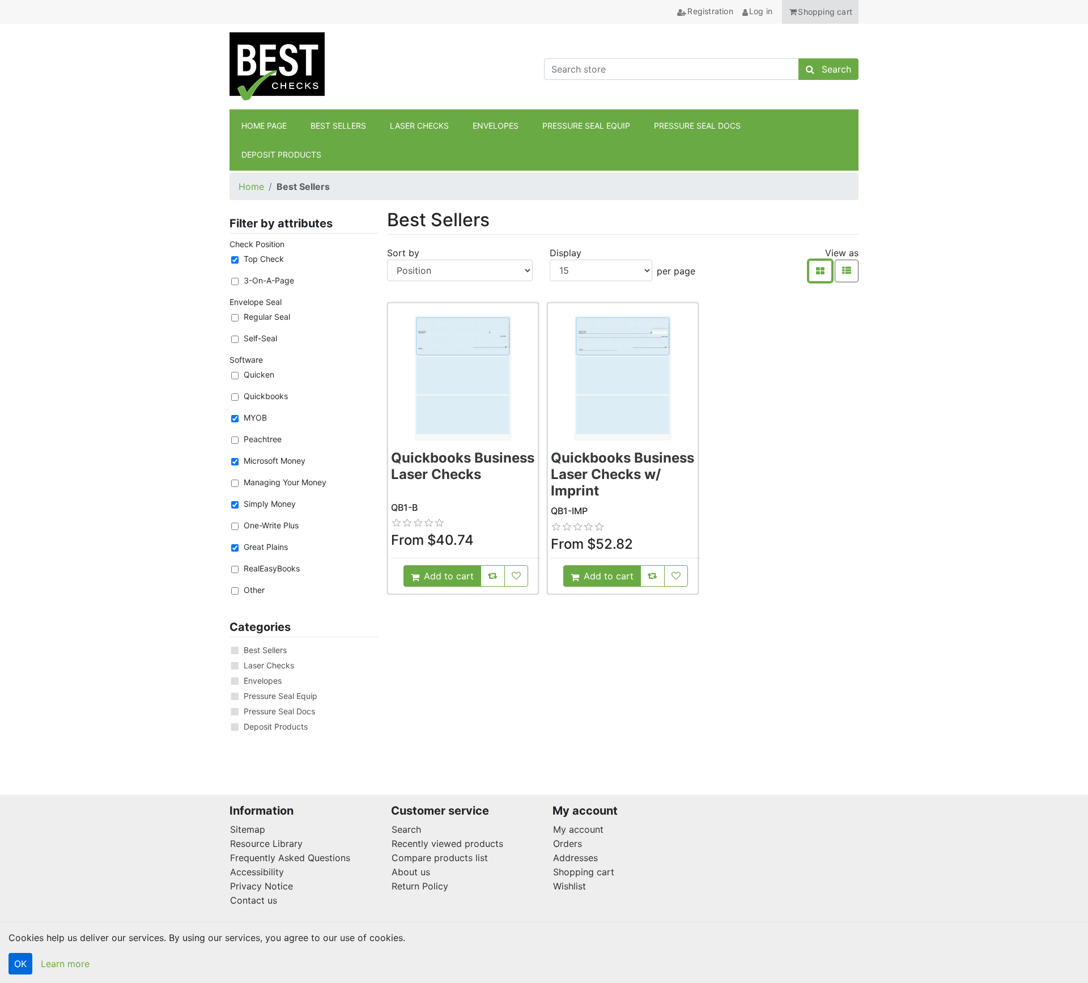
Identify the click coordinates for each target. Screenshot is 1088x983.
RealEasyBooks (272, 568)
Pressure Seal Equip (280, 696)
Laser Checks (269, 665)
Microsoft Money (274, 460)
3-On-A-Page (269, 280)
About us (411, 872)
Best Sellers (265, 650)
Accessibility (257, 872)
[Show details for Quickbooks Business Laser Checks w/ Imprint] (623, 378)
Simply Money (270, 504)
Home (251, 186)
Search (406, 829)
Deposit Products (276, 726)
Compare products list (440, 857)
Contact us (253, 900)
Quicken (259, 374)
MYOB (255, 417)
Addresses (575, 857)
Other (254, 590)
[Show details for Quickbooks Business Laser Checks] (463, 378)
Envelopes (263, 680)
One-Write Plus (271, 525)
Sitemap (247, 829)
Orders (567, 843)
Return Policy (420, 886)
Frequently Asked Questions (290, 857)
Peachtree (263, 439)
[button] (820, 12)
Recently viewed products (447, 843)
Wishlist (569, 886)
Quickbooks (266, 396)
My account (578, 829)
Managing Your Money (285, 482)
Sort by (403, 253)
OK (20, 963)
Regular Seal (267, 316)
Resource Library (266, 843)
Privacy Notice (261, 886)
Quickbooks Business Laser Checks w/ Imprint (622, 474)
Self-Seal (260, 338)
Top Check (264, 259)
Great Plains (266, 547)
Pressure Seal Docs (279, 711)
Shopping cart (583, 872)
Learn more (65, 963)
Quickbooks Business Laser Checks (462, 466)
